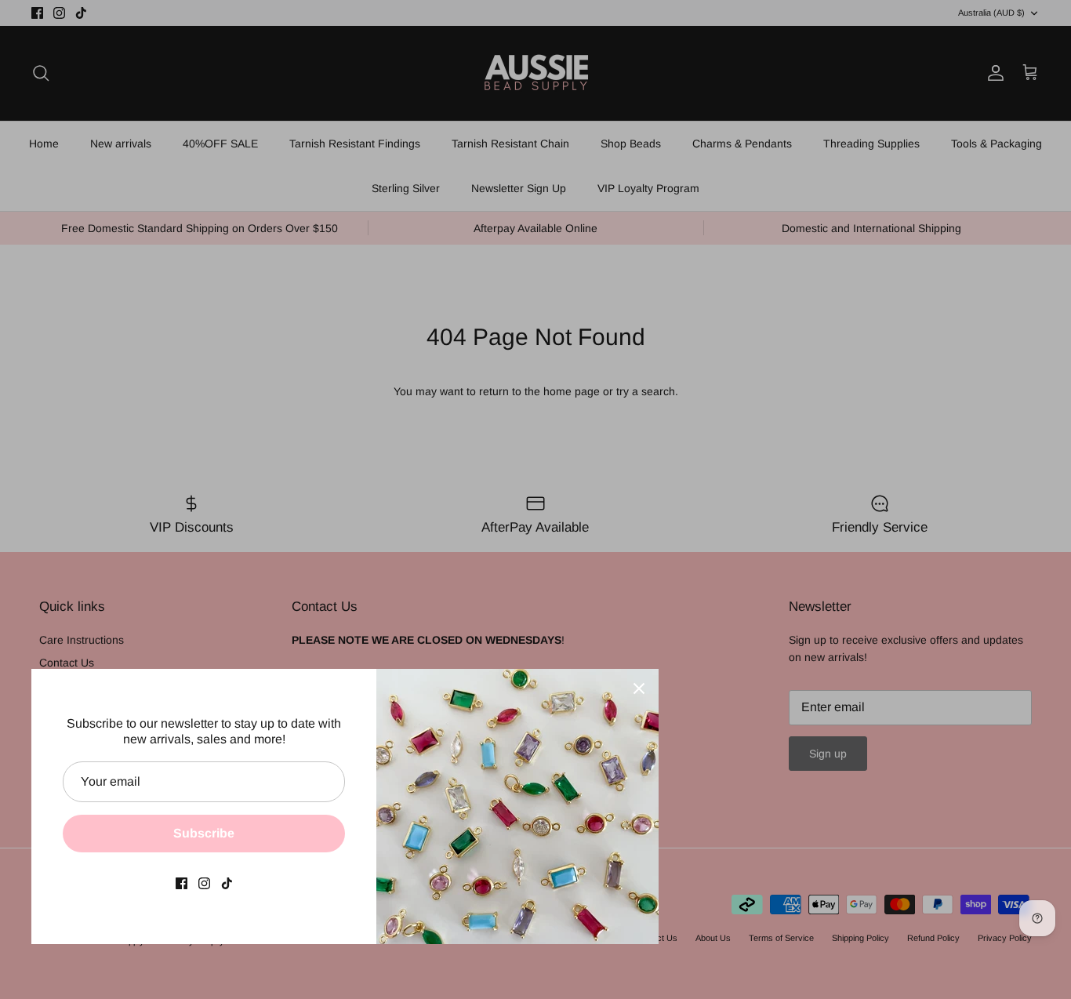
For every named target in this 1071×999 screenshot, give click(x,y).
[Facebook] (181, 883)
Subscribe (203, 833)
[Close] (639, 688)
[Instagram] (204, 883)
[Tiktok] (227, 883)
